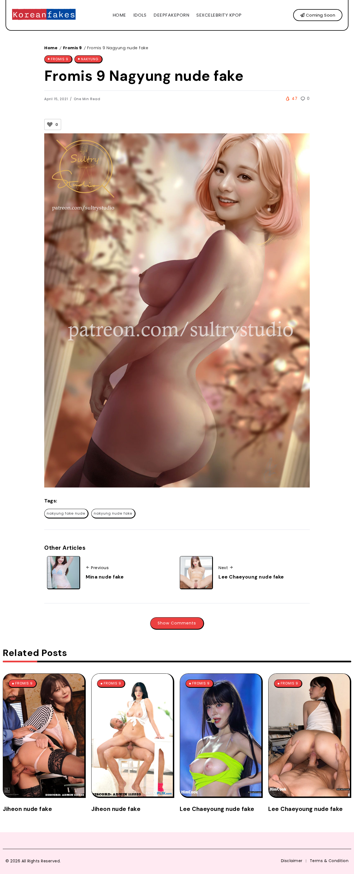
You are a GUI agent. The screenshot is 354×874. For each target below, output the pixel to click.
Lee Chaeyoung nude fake (251, 577)
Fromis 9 (72, 48)
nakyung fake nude (66, 513)
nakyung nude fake (113, 513)
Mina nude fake (105, 577)
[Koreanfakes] (44, 15)
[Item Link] (43, 735)
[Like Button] (50, 124)
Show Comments (177, 623)
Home (51, 48)
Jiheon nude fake (27, 809)
